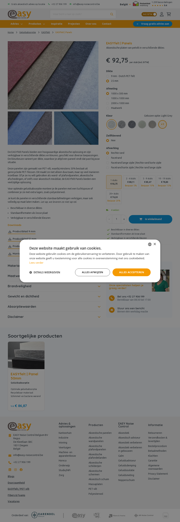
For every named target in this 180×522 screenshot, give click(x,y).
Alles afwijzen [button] (92, 272)
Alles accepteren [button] (131, 272)
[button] (44, 272)
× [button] (154, 244)
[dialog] (90, 261)
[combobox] (150, 244)
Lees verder (36, 262)
